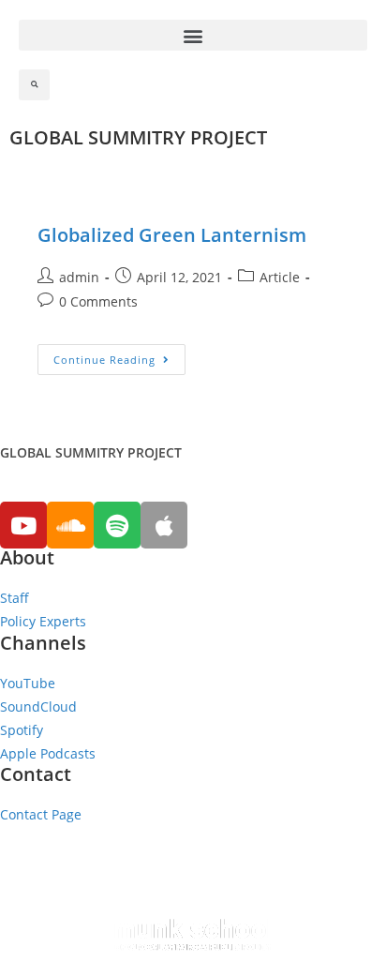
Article (280, 277)
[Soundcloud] (70, 525)
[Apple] (164, 525)
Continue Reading (104, 360)
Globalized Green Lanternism (171, 235)
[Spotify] (117, 525)
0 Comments (98, 301)
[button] (193, 35)
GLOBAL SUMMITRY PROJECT (138, 137)
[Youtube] (23, 525)
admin (79, 277)
